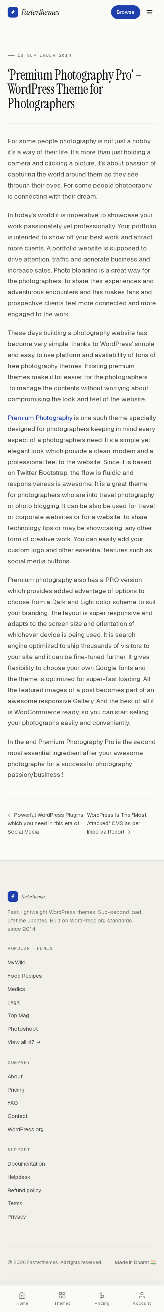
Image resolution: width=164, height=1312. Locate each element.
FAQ (13, 1102)
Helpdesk (19, 1177)
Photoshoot (23, 1028)
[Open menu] (149, 12)
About (15, 1076)
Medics (16, 989)
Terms (15, 1203)
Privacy (17, 1216)
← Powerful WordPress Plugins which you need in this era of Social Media (46, 823)
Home (22, 1303)
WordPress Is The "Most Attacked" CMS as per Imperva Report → (116, 823)
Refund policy (25, 1190)
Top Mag (18, 1015)
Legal (14, 1002)
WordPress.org (25, 1129)
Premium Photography (40, 418)
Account (142, 1303)
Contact (17, 1116)
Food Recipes (25, 975)
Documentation (26, 1163)
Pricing (16, 1089)
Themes (62, 1303)
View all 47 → (24, 1042)
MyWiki (16, 962)
